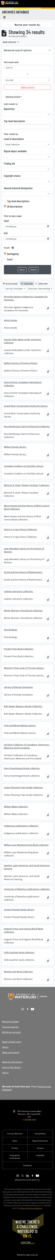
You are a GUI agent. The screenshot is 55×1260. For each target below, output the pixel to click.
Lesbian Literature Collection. (18, 591)
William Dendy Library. (15, 446)
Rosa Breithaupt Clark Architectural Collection (27, 426)
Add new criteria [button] (13, 96)
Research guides (10, 1021)
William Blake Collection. (16, 806)
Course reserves (10, 1026)
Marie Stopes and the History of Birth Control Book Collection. (26, 507)
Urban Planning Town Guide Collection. (23, 787)
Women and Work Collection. (18, 971)
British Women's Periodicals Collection (23, 610)
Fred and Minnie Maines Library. (20, 725)
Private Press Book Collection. (19, 648)
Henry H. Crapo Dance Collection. (20, 529)
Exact (10, 259)
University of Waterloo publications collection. (27, 889)
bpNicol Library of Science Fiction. (21, 363)
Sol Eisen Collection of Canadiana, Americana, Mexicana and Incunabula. (27, 746)
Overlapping (13, 253)
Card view (28, 283)
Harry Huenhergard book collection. (22, 768)
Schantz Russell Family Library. (19, 909)
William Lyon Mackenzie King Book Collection (26, 845)
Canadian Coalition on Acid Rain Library (23, 466)
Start (6, 220)
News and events (10, 1052)
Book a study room (11, 1041)
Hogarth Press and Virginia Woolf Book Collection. (23, 930)
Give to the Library (11, 1067)
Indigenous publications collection (21, 825)
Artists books (10, 320)
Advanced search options (18, 50)
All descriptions (15, 206)
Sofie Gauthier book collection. (19, 952)
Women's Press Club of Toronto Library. (24, 668)
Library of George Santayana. (18, 687)
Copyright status (12, 175)
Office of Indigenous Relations (31, 1208)
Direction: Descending (39, 288)
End (5, 233)
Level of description (14, 138)
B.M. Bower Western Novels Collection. (23, 706)
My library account (11, 1032)
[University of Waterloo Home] (9, 3)
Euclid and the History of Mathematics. (23, 572)
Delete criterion (27, 87)
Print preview (11, 283)
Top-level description (14, 121)
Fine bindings (10, 629)
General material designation (18, 188)
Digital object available (15, 151)
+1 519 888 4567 (29, 1120)
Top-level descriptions (18, 201)
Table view (43, 283)
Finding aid (9, 163)
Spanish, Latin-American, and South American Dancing (27, 867)
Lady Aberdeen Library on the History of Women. (24, 550)
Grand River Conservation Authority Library (26, 406)
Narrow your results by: (27, 24)
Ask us (5, 1072)
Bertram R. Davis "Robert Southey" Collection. (27, 485)
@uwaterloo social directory (27, 1180)
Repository (9, 108)
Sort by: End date (14, 288)
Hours (5, 1047)
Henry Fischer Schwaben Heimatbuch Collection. (23, 384)
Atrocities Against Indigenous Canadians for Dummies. (26, 298)
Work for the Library (12, 1062)
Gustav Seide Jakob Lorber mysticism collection (22, 341)
